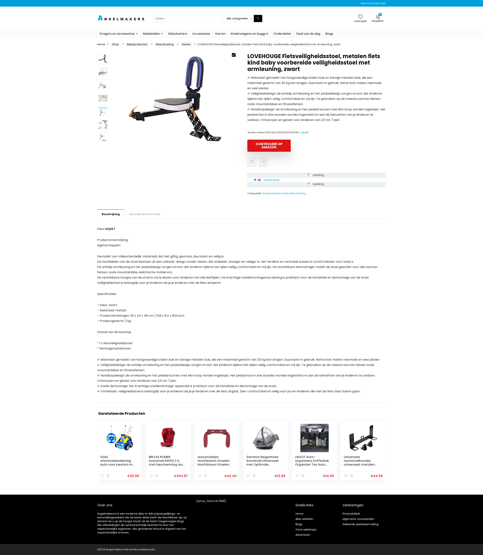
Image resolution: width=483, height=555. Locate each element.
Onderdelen (282, 34)
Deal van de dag (308, 34)
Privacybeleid (351, 514)
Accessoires (201, 34)
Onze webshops (305, 529)
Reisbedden (151, 34)
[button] (234, 55)
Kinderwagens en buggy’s (249, 34)
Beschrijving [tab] (111, 214)
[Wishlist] (360, 17)
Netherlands (272, 180)
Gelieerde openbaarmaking (360, 524)
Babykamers (177, 34)
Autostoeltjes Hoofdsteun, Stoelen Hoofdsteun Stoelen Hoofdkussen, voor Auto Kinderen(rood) (214, 464)
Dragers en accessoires (117, 34)
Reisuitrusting (165, 44)
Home (101, 44)
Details (304, 132)
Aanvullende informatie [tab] (144, 214)
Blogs (329, 34)
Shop (115, 44)
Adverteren (302, 535)
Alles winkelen (304, 519)
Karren (220, 34)
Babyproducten (137, 44)
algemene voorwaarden (358, 519)
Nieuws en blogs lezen (373, 3)
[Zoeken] (258, 18)
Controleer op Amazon (269, 145)
